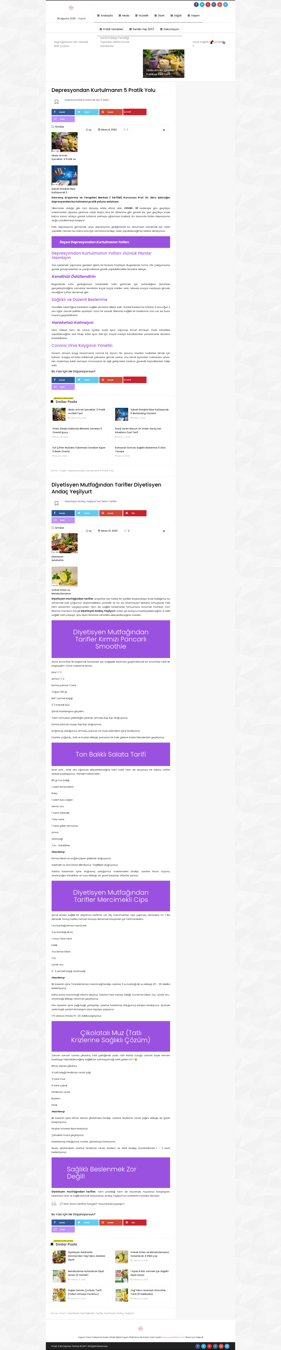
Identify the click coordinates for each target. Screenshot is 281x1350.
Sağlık (177, 15)
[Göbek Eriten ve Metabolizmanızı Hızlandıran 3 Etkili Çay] (121, 1256)
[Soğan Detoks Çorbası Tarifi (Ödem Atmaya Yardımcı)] (59, 1294)
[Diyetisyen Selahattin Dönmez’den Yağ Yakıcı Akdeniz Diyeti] (59, 1256)
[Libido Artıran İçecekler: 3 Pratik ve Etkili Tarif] (59, 414)
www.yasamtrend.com (173, 1337)
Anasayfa (106, 15)
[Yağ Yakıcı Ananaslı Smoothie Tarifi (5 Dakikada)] (121, 1294)
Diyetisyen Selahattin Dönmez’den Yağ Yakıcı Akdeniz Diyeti (86, 1256)
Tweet (87, 112)
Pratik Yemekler (112, 29)
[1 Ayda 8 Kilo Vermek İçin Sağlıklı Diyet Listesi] (121, 1275)
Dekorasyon (171, 29)
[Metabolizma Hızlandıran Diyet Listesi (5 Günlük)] (59, 1275)
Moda (125, 15)
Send (62, 119)
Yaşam (195, 15)
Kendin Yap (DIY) (143, 29)
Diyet (161, 15)
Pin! (133, 513)
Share (62, 112)
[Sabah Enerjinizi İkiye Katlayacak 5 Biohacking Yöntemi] (121, 414)
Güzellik (143, 15)
